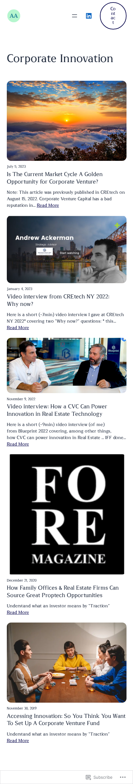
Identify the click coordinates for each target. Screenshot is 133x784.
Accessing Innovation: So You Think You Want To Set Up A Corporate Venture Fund (66, 720)
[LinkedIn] (88, 16)
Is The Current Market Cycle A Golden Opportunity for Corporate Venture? (55, 178)
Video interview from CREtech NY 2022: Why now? (58, 300)
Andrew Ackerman (40, 15)
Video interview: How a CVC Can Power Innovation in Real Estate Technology (57, 410)
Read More (48, 205)
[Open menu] (74, 16)
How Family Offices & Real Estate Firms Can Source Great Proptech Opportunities (63, 591)
